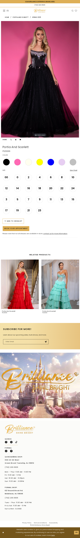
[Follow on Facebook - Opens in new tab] (6, 442)
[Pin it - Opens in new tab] (15, 140)
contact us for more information (55, 234)
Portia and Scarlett (21, 17)
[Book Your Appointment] (7, 11)
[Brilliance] (40, 11)
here (53, 535)
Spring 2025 (36, 17)
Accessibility (53, 523)
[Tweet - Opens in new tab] (11, 140)
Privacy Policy (26, 523)
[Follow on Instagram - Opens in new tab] (11, 442)
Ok (76, 532)
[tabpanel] (40, 79)
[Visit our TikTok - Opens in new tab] (16, 442)
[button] (4, 11)
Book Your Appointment (16, 228)
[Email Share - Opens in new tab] (20, 140)
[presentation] (20, 284)
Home (7, 17)
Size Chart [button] (73, 170)
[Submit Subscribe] (45, 341)
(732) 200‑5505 (12, 467)
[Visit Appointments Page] (40, 385)
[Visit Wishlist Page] (76, 11)
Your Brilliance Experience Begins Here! (40, 1)
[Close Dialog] (3, 532)
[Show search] (72, 11)
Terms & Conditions (40, 523)
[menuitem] (4, 11)
